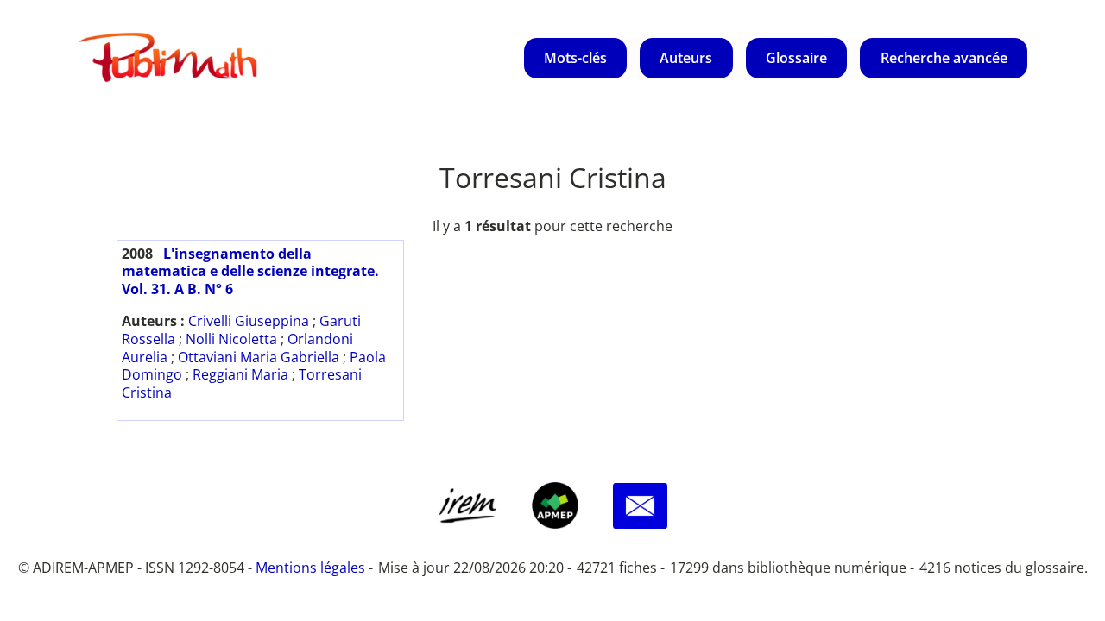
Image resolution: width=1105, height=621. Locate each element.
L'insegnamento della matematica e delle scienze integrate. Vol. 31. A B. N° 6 (250, 271)
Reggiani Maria (240, 374)
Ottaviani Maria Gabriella (258, 357)
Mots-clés (575, 57)
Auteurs (686, 57)
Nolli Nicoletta (231, 338)
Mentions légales (310, 567)
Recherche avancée (944, 57)
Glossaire (796, 57)
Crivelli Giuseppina (248, 320)
